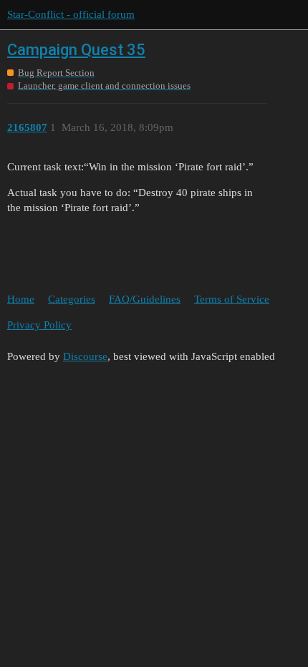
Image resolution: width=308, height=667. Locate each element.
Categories (71, 299)
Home (20, 299)
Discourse (85, 356)
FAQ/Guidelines (145, 299)
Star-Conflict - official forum (71, 14)
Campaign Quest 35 (76, 50)
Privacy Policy (39, 325)
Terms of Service (231, 299)
